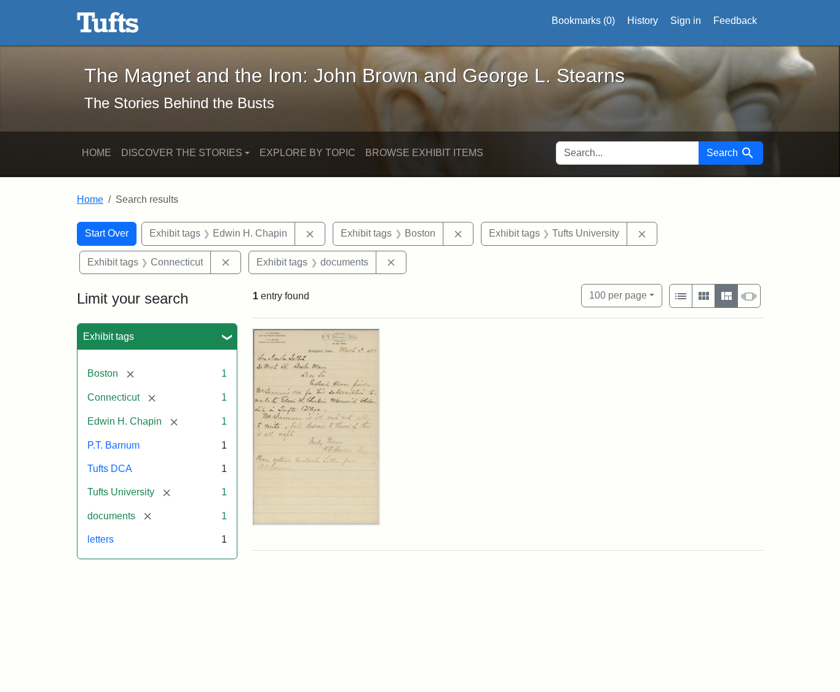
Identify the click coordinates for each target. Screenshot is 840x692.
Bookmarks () (583, 20)
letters (100, 539)
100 (618, 295)
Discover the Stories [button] (181, 152)
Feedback (735, 20)
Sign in (685, 20)
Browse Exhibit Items (424, 152)
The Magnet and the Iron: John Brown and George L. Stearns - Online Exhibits (108, 22)
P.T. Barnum (113, 445)
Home (96, 152)
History (642, 20)
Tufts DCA (109, 468)
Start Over (107, 233)
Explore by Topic (307, 152)
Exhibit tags (108, 336)
